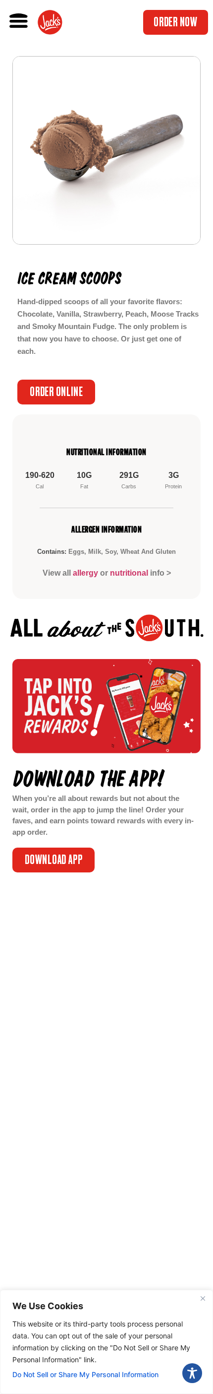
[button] (19, 21)
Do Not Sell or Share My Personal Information (85, 1374)
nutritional (129, 573)
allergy (85, 573)
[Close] (203, 1298)
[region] (106, 1342)
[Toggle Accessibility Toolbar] (192, 1373)
